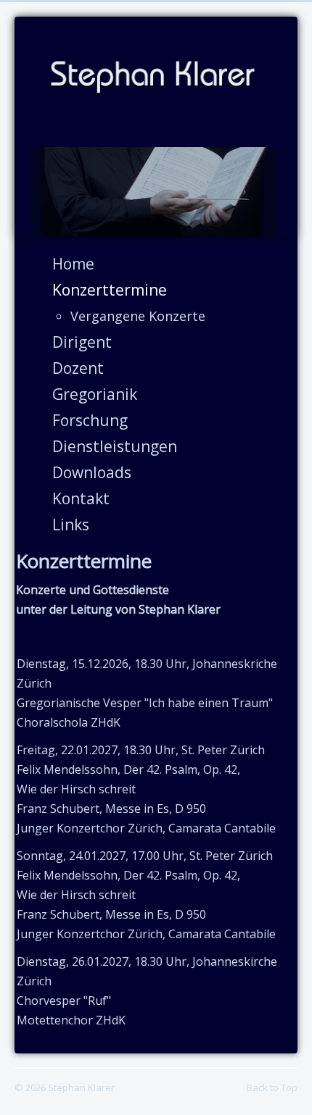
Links (70, 524)
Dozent (78, 368)
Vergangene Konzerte (137, 316)
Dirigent (82, 342)
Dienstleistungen (114, 446)
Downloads (91, 472)
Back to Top (272, 1087)
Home (73, 264)
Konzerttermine (109, 290)
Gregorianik (94, 394)
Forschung (90, 420)
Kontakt (81, 498)
